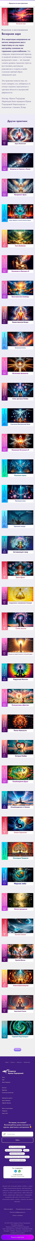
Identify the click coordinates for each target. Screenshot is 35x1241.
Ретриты (26, 1150)
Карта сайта (5, 1113)
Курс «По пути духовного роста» (17, 1147)
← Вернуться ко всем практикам (17, 3)
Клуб (3, 1079)
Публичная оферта (8, 1209)
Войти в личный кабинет (7, 1108)
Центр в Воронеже (6, 1100)
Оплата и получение (17, 1215)
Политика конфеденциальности (17, 1212)
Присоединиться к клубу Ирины (18, 1160)
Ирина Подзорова (6, 1082)
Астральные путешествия (7, 1092)
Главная (6, 1062)
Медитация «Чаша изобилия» (17, 1153)
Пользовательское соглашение (23, 1209)
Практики (13, 1062)
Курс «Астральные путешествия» (13, 1150)
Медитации (19, 1062)
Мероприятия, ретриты (7, 1098)
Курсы (3, 1077)
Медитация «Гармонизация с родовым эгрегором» (17, 1157)
